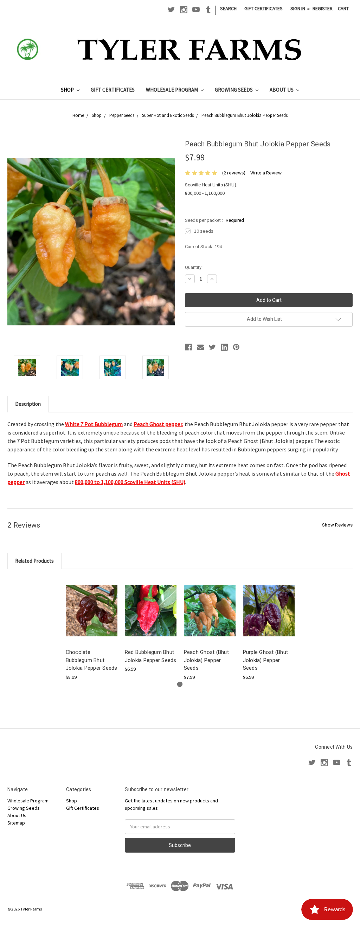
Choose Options (91, 616)
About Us (282, 89)
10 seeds (203, 231)
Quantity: (193, 267)
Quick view (91, 604)
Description (28, 403)
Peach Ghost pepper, (159, 424)
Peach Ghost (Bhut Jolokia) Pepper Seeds (206, 660)
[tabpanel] (91, 628)
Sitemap (16, 823)
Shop (68, 89)
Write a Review (266, 173)
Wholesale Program (172, 89)
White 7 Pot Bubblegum (94, 424)
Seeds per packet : (214, 220)
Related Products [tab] (34, 560)
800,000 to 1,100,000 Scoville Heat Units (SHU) (130, 481)
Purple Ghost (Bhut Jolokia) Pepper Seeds (265, 660)
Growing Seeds (234, 89)
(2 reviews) (233, 173)
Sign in (297, 8)
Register (323, 8)
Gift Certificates (263, 8)
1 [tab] (179, 684)
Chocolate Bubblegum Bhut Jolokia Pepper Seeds (91, 660)
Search (228, 8)
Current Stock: (203, 246)
